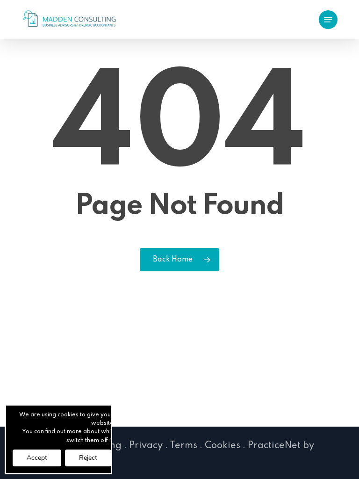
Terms (183, 445)
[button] (328, 19)
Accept (37, 457)
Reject (88, 457)
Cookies (222, 445)
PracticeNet (274, 445)
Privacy (146, 445)
